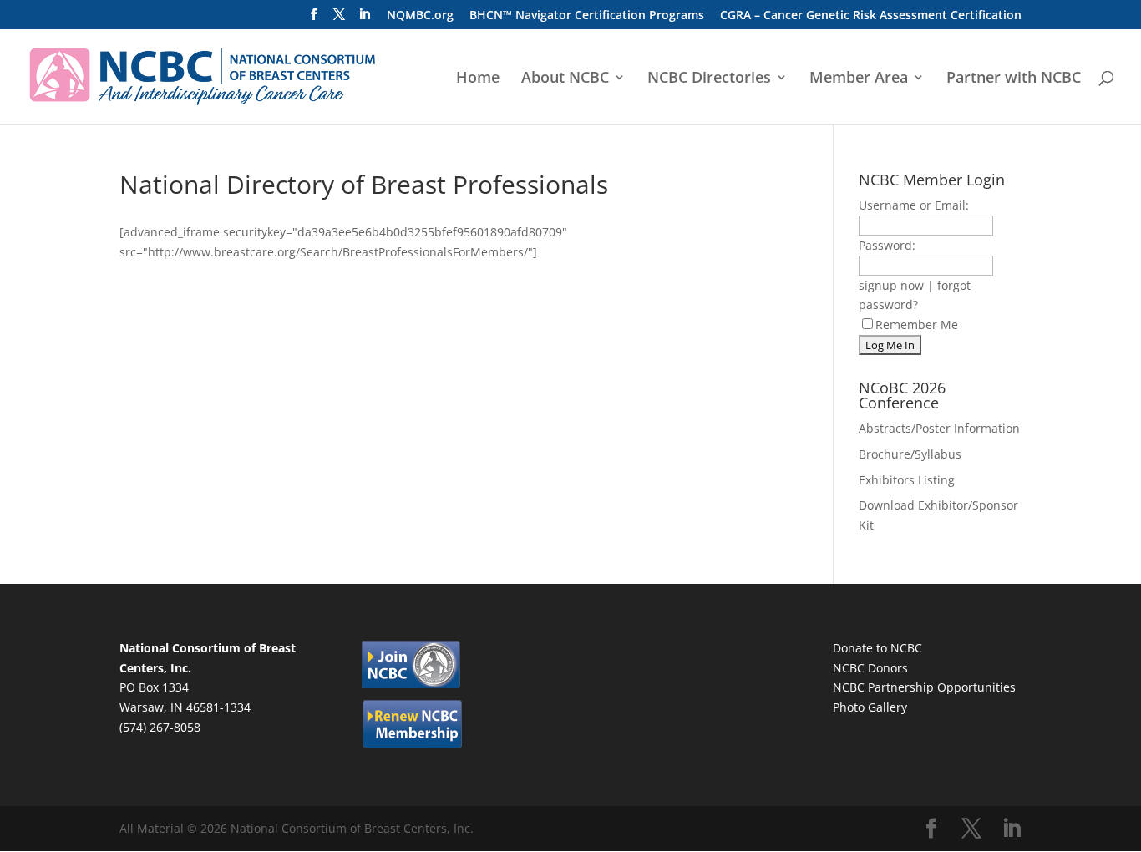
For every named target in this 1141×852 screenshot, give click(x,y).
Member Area (858, 79)
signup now (891, 285)
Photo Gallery (870, 707)
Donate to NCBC (877, 648)
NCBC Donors (870, 668)
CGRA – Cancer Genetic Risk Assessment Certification (871, 16)
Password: (887, 245)
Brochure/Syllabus (910, 454)
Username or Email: (914, 205)
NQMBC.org (420, 16)
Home (478, 79)
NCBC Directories (709, 79)
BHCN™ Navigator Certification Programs (586, 16)
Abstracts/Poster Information (939, 428)
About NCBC (565, 79)
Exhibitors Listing (907, 480)
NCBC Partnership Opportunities (924, 687)
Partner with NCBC (1013, 79)
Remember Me (916, 324)
